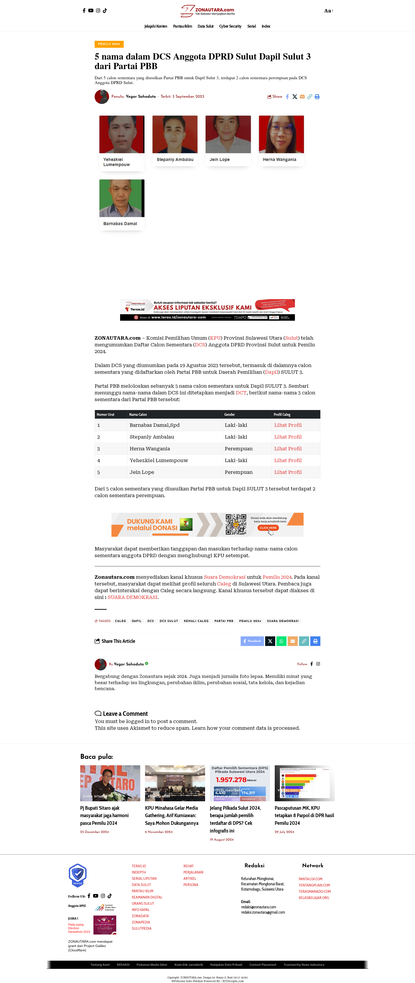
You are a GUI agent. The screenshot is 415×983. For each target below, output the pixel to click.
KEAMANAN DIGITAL (147, 897)
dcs (150, 621)
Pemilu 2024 (109, 44)
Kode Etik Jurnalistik (189, 964)
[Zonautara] (207, 11)
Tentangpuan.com (314, 885)
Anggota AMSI (77, 906)
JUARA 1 (73, 918)
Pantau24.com (310, 879)
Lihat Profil (288, 425)
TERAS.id (139, 866)
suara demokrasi (283, 621)
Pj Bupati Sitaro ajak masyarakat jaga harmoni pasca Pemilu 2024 (104, 815)
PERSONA (190, 884)
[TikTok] (105, 10)
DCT (241, 393)
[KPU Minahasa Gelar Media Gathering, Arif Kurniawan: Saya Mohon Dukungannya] (175, 783)
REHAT (188, 866)
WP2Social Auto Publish (187, 981)
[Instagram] (98, 10)
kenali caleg (196, 621)
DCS (200, 345)
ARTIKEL (189, 878)
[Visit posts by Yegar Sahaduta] (102, 97)
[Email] (302, 97)
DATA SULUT (141, 884)
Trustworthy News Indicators (304, 964)
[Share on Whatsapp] (281, 641)
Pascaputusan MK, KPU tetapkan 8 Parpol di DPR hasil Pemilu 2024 (304, 815)
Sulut (291, 338)
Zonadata (140, 916)
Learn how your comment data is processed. (246, 728)
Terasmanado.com (315, 891)
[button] (318, 10)
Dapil (271, 372)
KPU (215, 338)
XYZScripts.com (233, 981)
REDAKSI (123, 964)
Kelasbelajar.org (314, 897)
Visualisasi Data (228, 790)
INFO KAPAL (141, 909)
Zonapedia (141, 922)
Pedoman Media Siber (152, 964)
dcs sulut (169, 621)
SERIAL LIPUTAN (144, 878)
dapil (137, 621)
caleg (120, 621)
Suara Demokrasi (225, 577)
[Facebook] (84, 10)
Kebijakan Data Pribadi (226, 964)
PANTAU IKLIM (142, 891)
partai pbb (223, 621)
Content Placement (263, 964)
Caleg (224, 584)
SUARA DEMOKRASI (132, 597)
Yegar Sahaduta (141, 97)
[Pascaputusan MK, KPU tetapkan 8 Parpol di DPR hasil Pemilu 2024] (305, 783)
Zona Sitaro (94, 796)
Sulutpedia (142, 928)
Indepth (139, 872)
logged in (138, 721)
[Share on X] (294, 97)
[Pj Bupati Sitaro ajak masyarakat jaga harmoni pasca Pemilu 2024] (110, 783)
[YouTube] (91, 10)
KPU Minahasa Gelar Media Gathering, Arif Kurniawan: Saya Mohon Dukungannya (171, 815)
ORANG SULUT (143, 903)
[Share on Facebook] (287, 97)
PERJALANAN (193, 872)
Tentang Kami (100, 964)
